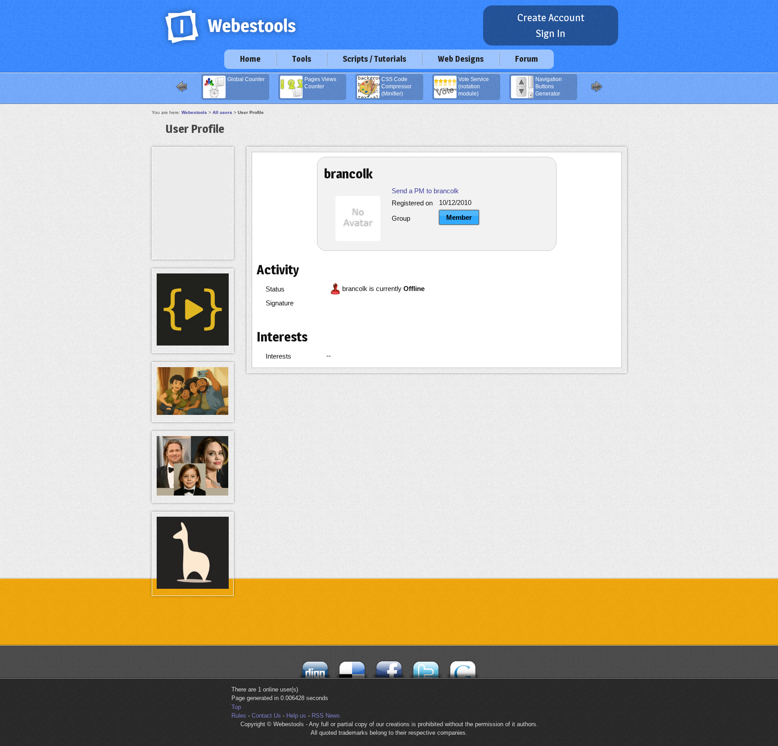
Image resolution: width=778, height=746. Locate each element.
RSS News (326, 715)
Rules (238, 715)
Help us (296, 715)
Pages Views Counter (320, 83)
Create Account (550, 17)
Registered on (412, 203)
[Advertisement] (193, 172)
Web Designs (461, 59)
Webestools (194, 112)
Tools (301, 59)
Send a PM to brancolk (425, 191)
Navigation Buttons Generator (548, 86)
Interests (278, 356)
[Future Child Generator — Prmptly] (193, 493)
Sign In (550, 33)
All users (222, 112)
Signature (280, 303)
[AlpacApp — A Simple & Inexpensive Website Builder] (193, 586)
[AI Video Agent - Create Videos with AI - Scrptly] (193, 343)
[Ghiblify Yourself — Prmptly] (193, 412)
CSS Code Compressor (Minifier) (396, 86)
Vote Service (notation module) (473, 86)
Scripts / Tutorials (374, 59)
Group (401, 218)
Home (250, 59)
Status (275, 289)
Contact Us (266, 715)
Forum (526, 59)
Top (236, 707)
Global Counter (246, 79)
